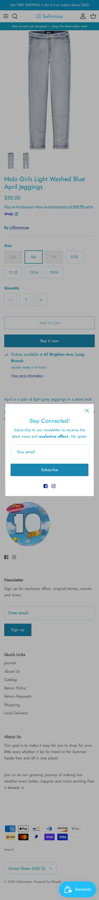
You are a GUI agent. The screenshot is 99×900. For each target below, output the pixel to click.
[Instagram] (53, 486)
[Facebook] (46, 486)
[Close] (87, 410)
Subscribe (49, 470)
